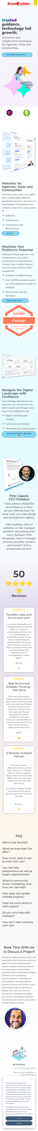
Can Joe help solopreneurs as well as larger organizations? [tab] (17, 871)
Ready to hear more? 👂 (15, 300)
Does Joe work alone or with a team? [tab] (17, 904)
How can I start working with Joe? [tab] (17, 924)
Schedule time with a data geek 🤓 (19, 434)
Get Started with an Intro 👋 (17, 54)
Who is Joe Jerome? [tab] (15, 842)
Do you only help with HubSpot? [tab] (16, 914)
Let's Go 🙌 (10, 233)
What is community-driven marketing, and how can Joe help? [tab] (16, 884)
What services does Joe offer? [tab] (17, 850)
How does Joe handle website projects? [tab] (16, 895)
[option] (9, 113)
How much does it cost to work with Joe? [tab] (17, 860)
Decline (19, 1123)
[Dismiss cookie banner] (31, 1079)
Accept (19, 1118)
